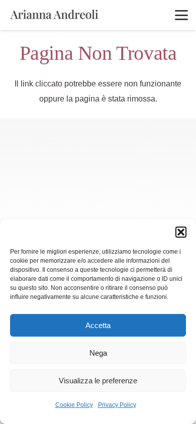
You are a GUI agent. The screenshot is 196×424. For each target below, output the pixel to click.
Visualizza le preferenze (98, 380)
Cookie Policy (74, 404)
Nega (98, 353)
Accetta (98, 325)
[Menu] (181, 15)
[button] (181, 232)
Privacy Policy (117, 404)
